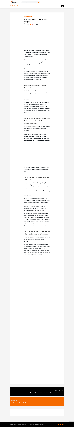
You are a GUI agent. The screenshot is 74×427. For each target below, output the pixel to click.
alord (27, 24)
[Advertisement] (37, 37)
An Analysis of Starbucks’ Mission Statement (23, 402)
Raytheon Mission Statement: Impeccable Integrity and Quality (46, 392)
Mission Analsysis (28, 16)
